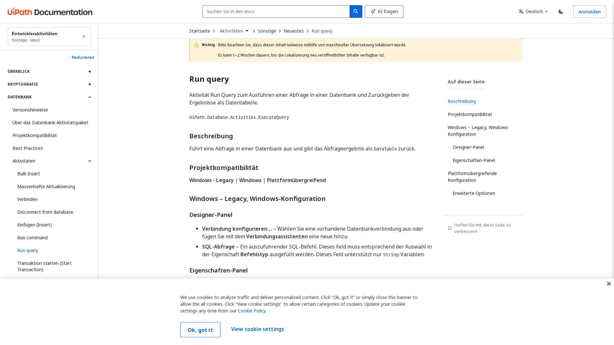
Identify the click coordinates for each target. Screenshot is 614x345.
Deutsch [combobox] (530, 11)
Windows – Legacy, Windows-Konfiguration (257, 198)
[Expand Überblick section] (89, 71)
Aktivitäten (23, 160)
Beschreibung (211, 136)
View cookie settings (257, 329)
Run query (321, 31)
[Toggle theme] (560, 11)
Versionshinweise (30, 109)
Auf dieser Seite (466, 81)
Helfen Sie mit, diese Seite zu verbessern (482, 228)
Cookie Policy (251, 310)
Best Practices (27, 148)
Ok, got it (200, 330)
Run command (32, 237)
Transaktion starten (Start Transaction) (44, 266)
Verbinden (27, 199)
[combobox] (277, 11)
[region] (307, 312)
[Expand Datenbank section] (89, 97)
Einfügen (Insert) (34, 224)
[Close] (609, 284)
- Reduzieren (81, 57)
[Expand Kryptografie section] (89, 84)
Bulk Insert (28, 173)
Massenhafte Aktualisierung (46, 186)
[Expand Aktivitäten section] (89, 161)
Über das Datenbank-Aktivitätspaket (50, 122)
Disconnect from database (45, 212)
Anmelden (590, 11)
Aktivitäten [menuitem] (231, 31)
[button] (51, 250)
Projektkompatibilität (34, 135)
